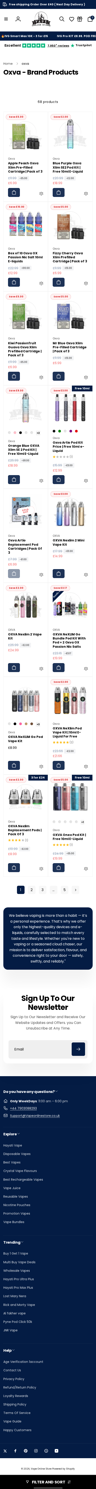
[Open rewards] (80, 19)
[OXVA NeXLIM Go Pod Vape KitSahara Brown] (26, 724)
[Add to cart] (14, 192)
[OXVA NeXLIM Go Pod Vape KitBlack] (15, 724)
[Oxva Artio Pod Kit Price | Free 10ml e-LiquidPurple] (70, 431)
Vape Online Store (41, 1468)
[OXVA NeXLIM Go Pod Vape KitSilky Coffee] (31, 724)
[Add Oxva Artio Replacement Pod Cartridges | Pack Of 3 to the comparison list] (41, 575)
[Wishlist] (71, 19)
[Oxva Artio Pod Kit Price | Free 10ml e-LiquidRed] (76, 431)
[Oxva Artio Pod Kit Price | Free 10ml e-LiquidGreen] (59, 431)
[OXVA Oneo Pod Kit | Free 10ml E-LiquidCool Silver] (65, 822)
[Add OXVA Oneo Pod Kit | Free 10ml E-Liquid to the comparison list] (86, 869)
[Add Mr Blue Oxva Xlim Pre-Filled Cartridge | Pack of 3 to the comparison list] (86, 378)
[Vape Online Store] (41, 19)
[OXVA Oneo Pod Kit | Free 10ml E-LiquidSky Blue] (59, 822)
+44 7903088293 (23, 1108)
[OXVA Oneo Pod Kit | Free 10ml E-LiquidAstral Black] (70, 822)
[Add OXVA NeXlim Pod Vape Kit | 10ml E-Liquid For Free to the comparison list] (86, 767)
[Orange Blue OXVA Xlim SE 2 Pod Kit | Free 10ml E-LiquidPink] (15, 432)
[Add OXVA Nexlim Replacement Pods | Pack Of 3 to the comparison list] (41, 869)
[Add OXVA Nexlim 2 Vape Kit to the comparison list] (41, 669)
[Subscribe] (78, 1049)
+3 (38, 724)
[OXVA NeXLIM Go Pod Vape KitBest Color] (9, 724)
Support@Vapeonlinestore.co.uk (35, 1115)
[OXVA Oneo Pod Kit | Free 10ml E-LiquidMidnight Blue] (76, 822)
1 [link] (20, 889)
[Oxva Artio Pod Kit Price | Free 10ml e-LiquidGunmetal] (65, 431)
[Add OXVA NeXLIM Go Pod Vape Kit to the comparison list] (41, 767)
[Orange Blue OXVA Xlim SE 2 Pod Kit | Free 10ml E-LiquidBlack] (20, 432)
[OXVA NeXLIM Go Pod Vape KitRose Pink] (20, 724)
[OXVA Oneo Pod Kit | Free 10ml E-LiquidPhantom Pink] (54, 822)
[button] (6, 19)
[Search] (62, 19)
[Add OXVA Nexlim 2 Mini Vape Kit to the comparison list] (86, 575)
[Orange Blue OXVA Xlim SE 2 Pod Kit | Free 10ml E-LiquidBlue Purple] (31, 432)
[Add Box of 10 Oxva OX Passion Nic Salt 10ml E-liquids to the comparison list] (41, 284)
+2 (38, 433)
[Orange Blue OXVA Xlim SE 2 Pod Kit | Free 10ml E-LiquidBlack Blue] (26, 432)
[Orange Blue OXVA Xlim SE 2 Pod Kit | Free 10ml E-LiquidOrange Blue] (9, 432)
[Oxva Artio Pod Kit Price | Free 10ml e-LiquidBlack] (54, 431)
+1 (82, 822)
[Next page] (75, 890)
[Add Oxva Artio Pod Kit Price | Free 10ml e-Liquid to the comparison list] (86, 481)
